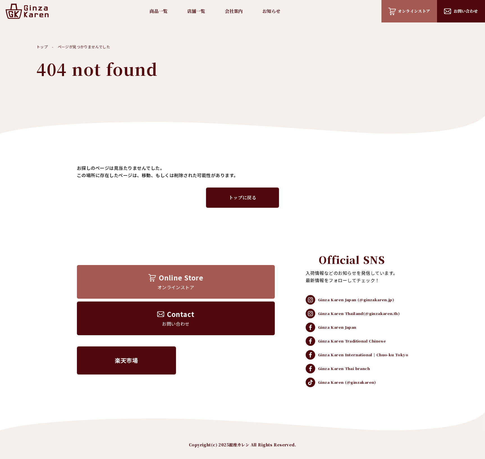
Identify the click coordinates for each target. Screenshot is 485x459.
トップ (42, 47)
